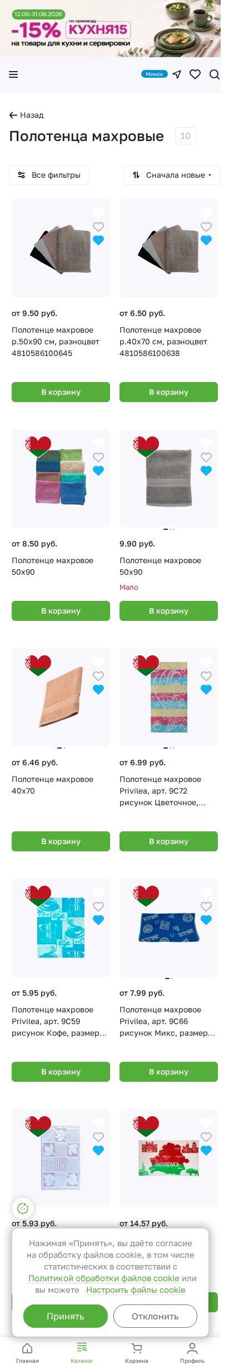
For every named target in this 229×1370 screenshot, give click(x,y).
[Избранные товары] (195, 74)
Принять (65, 1316)
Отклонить (155, 1316)
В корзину (61, 392)
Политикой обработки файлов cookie (104, 1278)
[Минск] (176, 74)
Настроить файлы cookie (136, 1289)
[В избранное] (98, 225)
